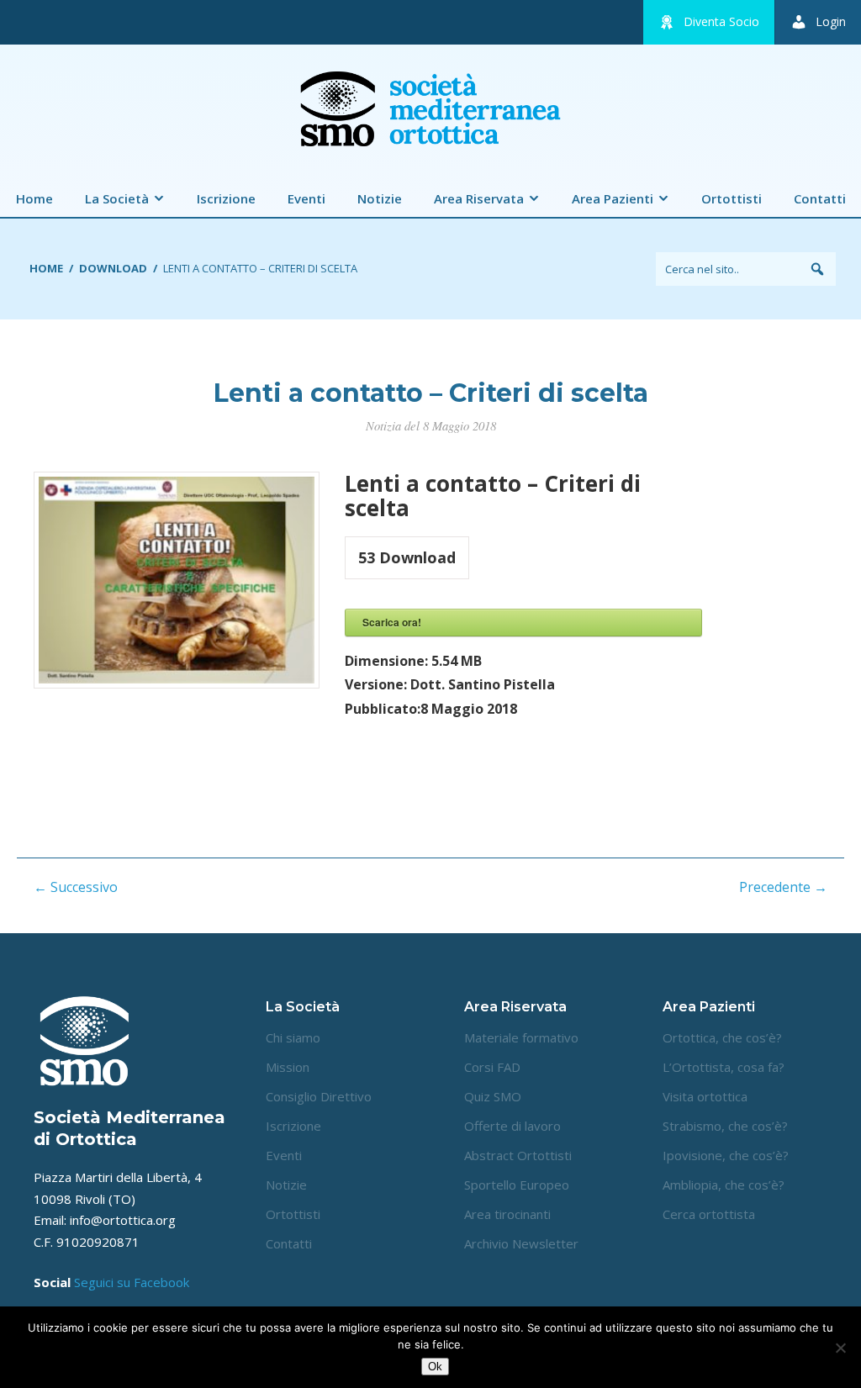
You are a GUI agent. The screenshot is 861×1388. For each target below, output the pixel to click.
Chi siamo (293, 1037)
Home (34, 198)
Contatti (820, 198)
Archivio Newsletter (521, 1243)
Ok (435, 1366)
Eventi (306, 198)
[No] (840, 1347)
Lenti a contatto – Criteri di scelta (431, 393)
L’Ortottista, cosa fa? (723, 1066)
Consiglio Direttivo (319, 1096)
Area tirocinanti (507, 1214)
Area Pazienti (612, 198)
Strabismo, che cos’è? (725, 1125)
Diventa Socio (721, 21)
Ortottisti (731, 198)
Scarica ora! (391, 622)
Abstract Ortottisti (518, 1155)
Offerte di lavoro (512, 1125)
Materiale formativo (521, 1037)
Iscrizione (226, 198)
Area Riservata (479, 198)
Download (113, 268)
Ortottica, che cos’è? (722, 1037)
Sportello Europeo (516, 1184)
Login (831, 21)
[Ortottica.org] (430, 151)
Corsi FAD (492, 1066)
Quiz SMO (492, 1096)
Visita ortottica (705, 1096)
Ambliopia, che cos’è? (723, 1184)
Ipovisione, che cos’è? (726, 1155)
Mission (287, 1066)
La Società (117, 198)
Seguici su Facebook (131, 1282)
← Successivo (76, 887)
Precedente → (783, 887)
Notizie (379, 198)
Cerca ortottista (709, 1214)
